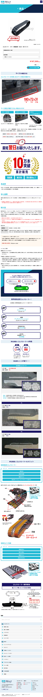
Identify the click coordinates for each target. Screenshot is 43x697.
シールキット (6, 659)
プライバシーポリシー (17, 694)
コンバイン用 (6, 638)
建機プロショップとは (35, 685)
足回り (5, 641)
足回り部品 (6, 668)
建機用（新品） (6, 626)
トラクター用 (6, 632)
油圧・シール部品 (7, 656)
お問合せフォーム (13, 281)
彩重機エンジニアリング (25, 694)
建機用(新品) (19, 682)
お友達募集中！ (19, 287)
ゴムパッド (6, 647)
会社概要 (3, 694)
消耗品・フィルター (7, 650)
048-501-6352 (6, 243)
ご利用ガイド (34, 682)
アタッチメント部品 (7, 662)
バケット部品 (6, 665)
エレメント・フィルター (8, 653)
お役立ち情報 (34, 688)
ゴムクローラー (7, 623)
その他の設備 (6, 671)
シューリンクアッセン (7, 644)
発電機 (5, 674)
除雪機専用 (6, 635)
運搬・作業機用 (6, 629)
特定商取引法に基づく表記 (9, 694)
